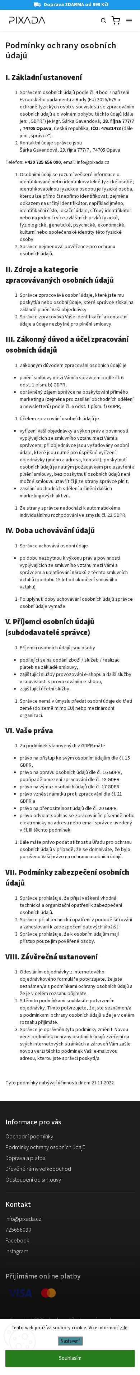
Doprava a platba (25, 1158)
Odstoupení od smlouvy (33, 1180)
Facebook (17, 1241)
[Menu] (129, 20)
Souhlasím (70, 1358)
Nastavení (70, 1341)
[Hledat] (103, 20)
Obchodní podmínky (29, 1137)
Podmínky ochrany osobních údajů (45, 1147)
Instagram (16, 1251)
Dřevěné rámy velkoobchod (38, 1169)
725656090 (18, 1230)
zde (123, 1328)
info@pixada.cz (23, 1219)
